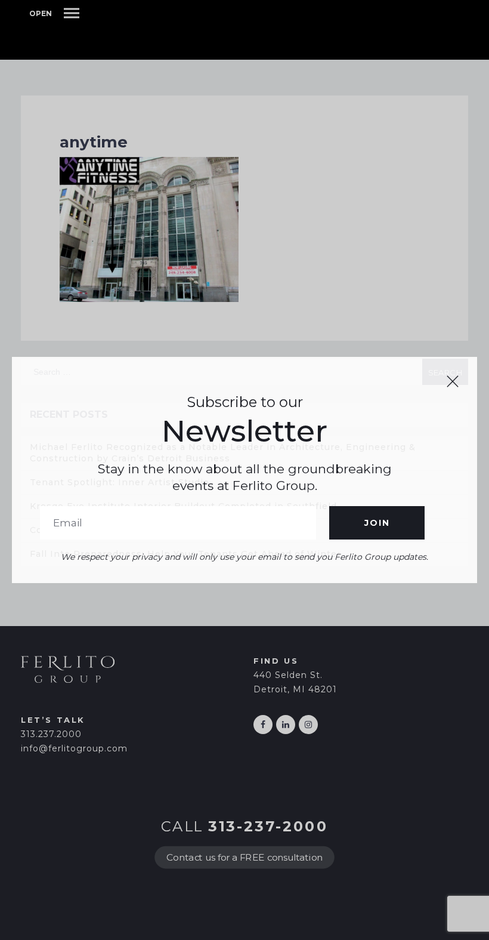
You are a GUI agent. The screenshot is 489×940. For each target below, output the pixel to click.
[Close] (452, 381)
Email (178, 523)
